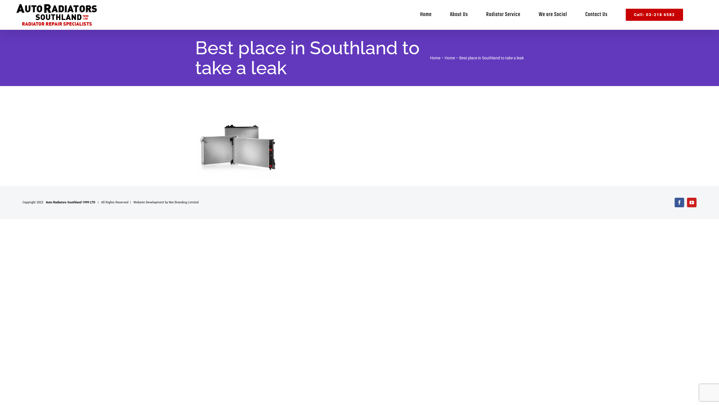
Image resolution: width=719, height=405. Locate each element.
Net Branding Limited (184, 202)
